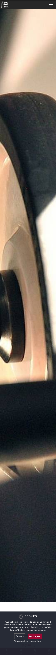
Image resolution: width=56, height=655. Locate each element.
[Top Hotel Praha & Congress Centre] (5, 4)
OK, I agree (34, 636)
